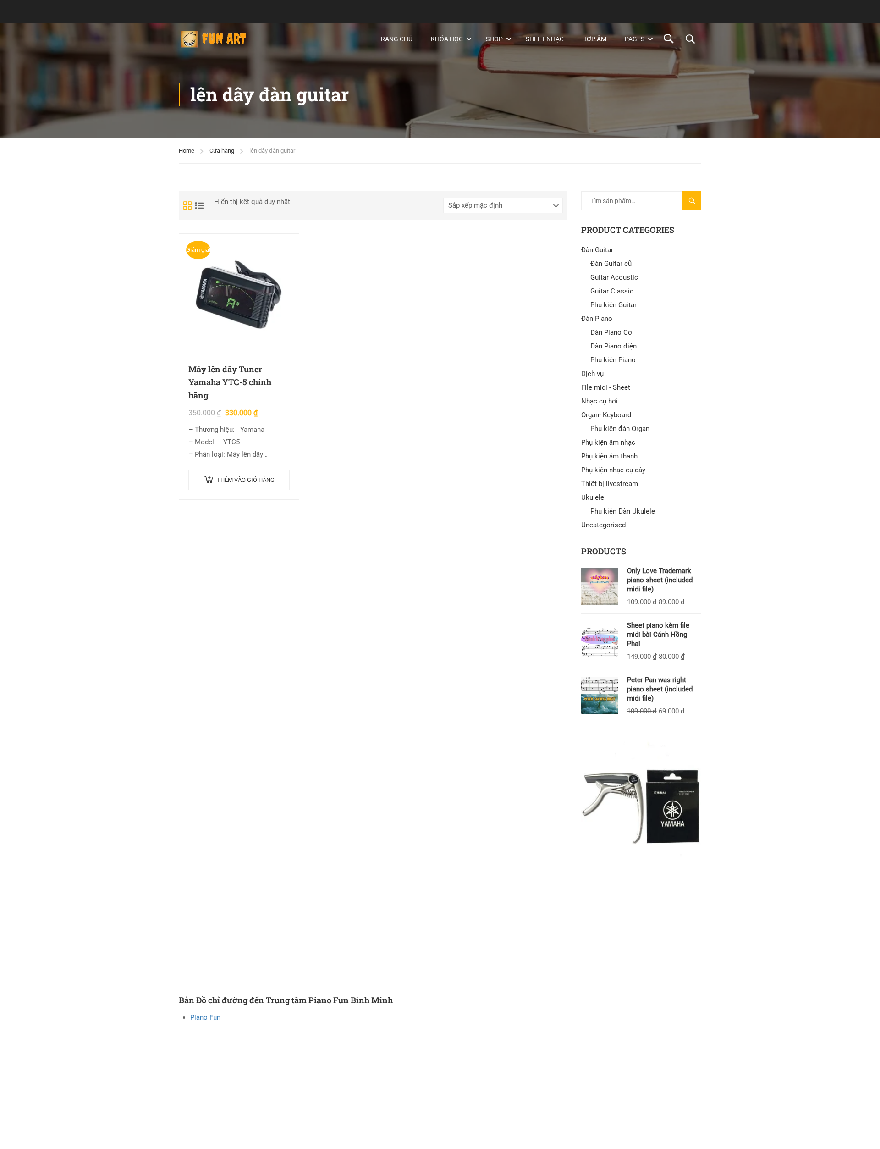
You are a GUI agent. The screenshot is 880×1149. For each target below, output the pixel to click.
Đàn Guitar (597, 250)
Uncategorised (603, 525)
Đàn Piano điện (613, 346)
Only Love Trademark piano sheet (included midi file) (660, 580)
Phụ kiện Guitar (613, 305)
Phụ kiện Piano (613, 360)
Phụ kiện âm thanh (609, 456)
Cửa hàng (221, 150)
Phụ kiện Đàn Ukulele (622, 511)
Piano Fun (205, 1017)
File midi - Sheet (605, 387)
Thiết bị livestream (609, 484)
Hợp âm (594, 39)
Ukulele (592, 497)
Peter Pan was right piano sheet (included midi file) (660, 689)
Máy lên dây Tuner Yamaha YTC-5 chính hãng (229, 382)
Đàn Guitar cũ (611, 264)
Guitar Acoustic (614, 277)
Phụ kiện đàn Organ (619, 429)
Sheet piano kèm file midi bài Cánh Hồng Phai (658, 634)
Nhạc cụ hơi (599, 401)
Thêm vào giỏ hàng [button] (246, 479)
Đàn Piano (596, 319)
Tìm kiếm (695, 203)
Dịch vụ (592, 374)
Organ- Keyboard (606, 415)
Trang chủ (394, 39)
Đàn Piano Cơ (611, 332)
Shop (494, 39)
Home (186, 150)
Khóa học (447, 39)
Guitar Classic (611, 291)
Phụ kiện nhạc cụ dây (613, 470)
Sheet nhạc (545, 39)
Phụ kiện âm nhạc (608, 442)
